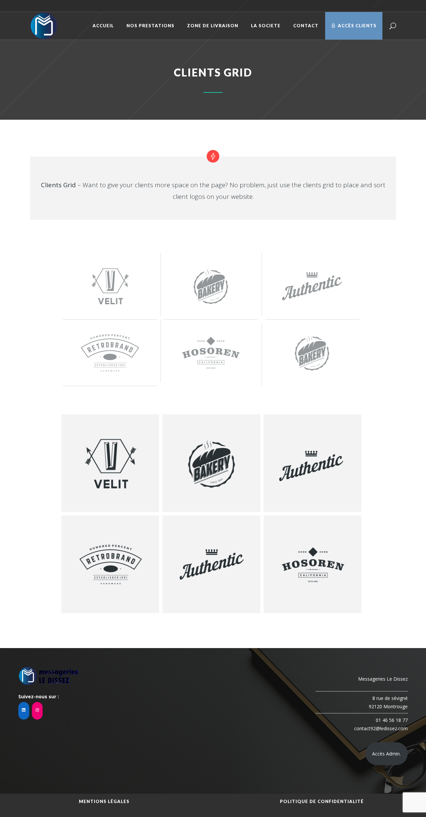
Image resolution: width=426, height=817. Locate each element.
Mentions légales (104, 801)
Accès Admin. (386, 753)
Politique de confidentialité (322, 801)
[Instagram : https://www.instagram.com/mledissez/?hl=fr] (37, 711)
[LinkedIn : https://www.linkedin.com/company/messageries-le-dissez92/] (23, 711)
